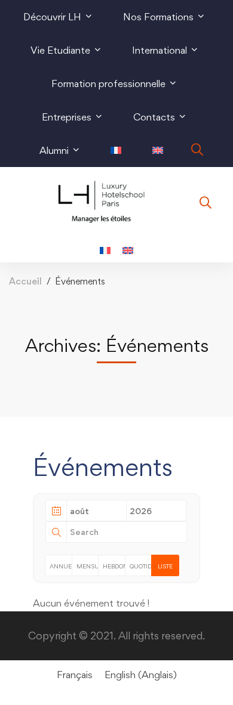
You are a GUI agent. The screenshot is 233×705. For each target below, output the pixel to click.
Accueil (25, 281)
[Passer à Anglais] (157, 150)
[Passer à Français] (105, 250)
